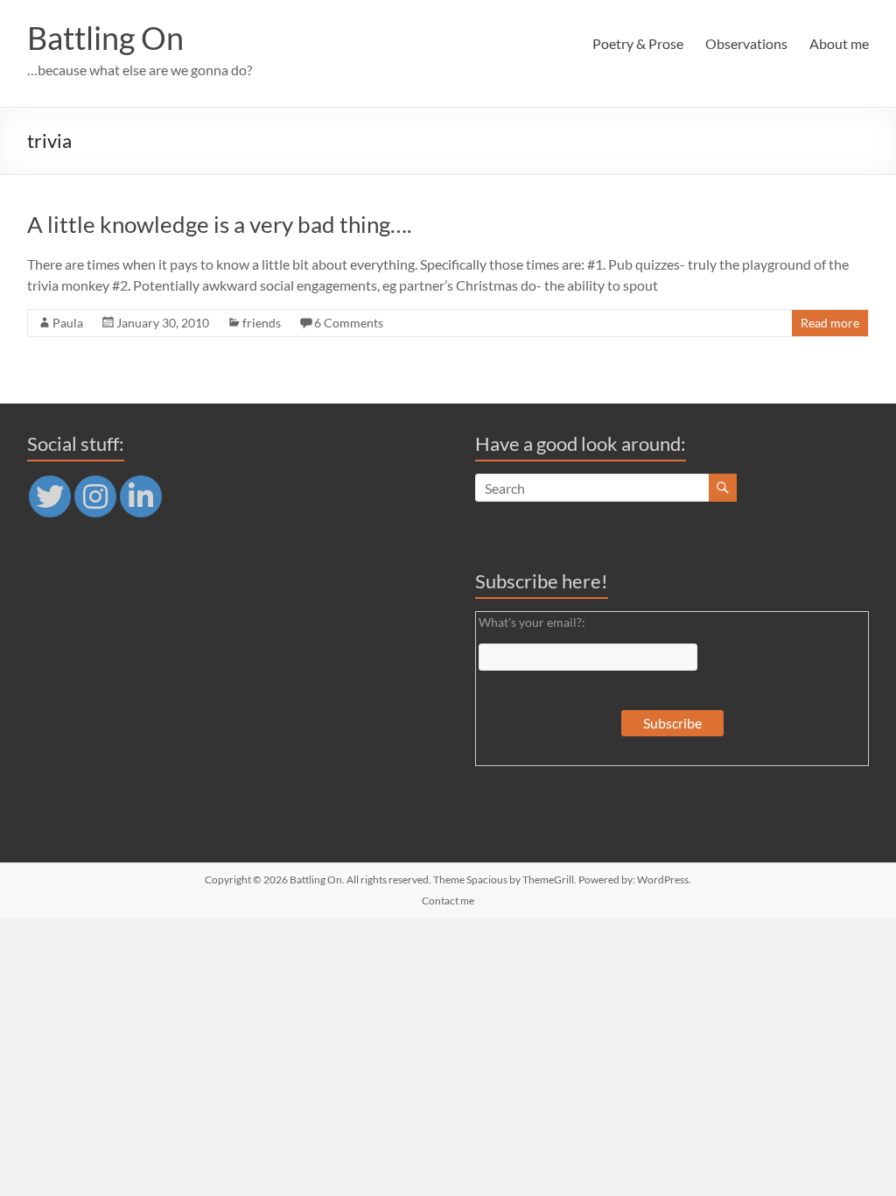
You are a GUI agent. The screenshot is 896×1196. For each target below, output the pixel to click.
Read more (830, 322)
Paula (67, 322)
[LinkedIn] (141, 496)
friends (261, 322)
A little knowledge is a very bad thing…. (219, 224)
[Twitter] (50, 496)
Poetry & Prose (637, 43)
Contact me (448, 900)
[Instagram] (95, 496)
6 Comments (348, 322)
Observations (746, 43)
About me (839, 43)
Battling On (105, 37)
